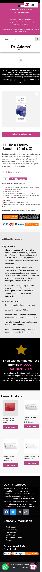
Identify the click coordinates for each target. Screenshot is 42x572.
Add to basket (18, 179)
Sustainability (11, 530)
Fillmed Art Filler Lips (31, 456)
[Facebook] (6, 512)
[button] (36, 94)
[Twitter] (13, 512)
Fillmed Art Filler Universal (9, 457)
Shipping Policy (23, 31)
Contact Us (10, 535)
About (4, 29)
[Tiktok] (26, 512)
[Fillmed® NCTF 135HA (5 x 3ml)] (10, 408)
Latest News (11, 532)
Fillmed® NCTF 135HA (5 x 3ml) (9, 419)
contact (22, 204)
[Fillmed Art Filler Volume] (31, 407)
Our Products (11, 527)
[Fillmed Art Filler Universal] (10, 446)
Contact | (20, 29)
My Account (10, 29)
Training (36, 29)
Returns (9, 540)
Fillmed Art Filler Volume (30, 419)
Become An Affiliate (14, 537)
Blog (16, 29)
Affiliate (26, 29)
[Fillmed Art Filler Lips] (31, 446)
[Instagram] (19, 512)
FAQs (16, 31)
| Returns (31, 29)
